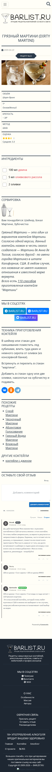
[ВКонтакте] (5, 390)
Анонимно (44, 511)
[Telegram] (18, 390)
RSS (23, 749)
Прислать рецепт (27, 718)
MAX (29, 682)
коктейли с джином (19, 460)
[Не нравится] (47, 559)
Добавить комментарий (39, 504)
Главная (9, 743)
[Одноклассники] (11, 390)
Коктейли (21, 743)
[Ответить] (39, 559)
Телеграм (28, 676)
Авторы (27, 703)
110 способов (27, 281)
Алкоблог (35, 743)
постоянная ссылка (44, 555)
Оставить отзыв (27, 721)
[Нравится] (43, 559)
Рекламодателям (27, 725)
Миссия (27, 700)
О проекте (10, 749)
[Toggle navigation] (5, 4)
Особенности (27, 697)
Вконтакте (28, 679)
